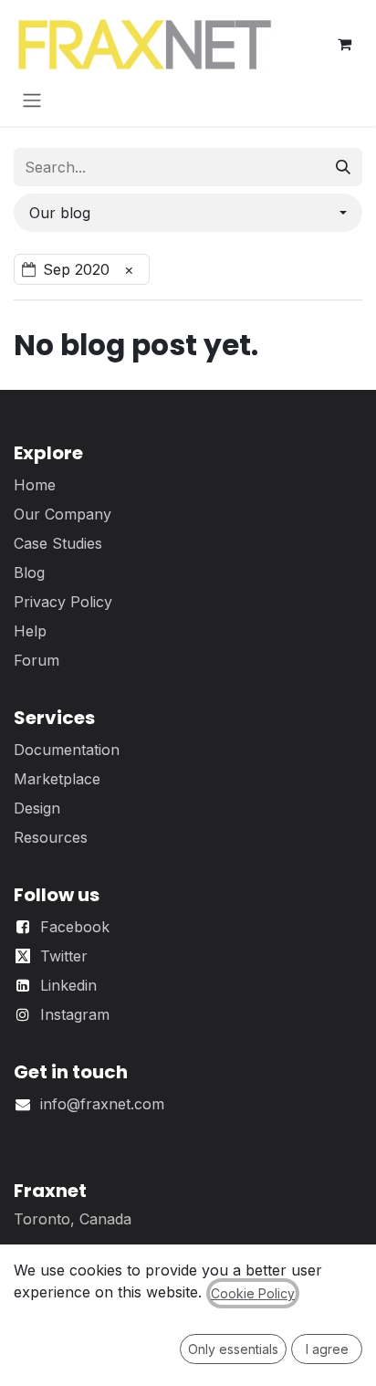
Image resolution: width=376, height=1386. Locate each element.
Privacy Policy (63, 602)
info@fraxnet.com (102, 1104)
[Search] (343, 167)
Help (30, 631)
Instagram (75, 1014)
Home (35, 485)
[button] (188, 213)
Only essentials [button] (233, 1349)
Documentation (67, 749)
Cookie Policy (253, 1293)
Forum (36, 660)
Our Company (62, 514)
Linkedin (68, 985)
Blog (29, 572)
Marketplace (57, 779)
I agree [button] (327, 1349)
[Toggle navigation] (32, 99)
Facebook (75, 927)
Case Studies (58, 543)
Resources (51, 837)
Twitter (64, 956)
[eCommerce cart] (344, 44)
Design (37, 808)
